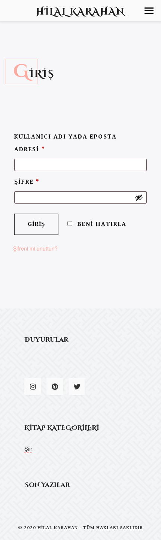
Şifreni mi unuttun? (35, 248)
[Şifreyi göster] (139, 197)
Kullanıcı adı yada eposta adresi (65, 143)
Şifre (27, 182)
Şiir (28, 448)
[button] (149, 10)
